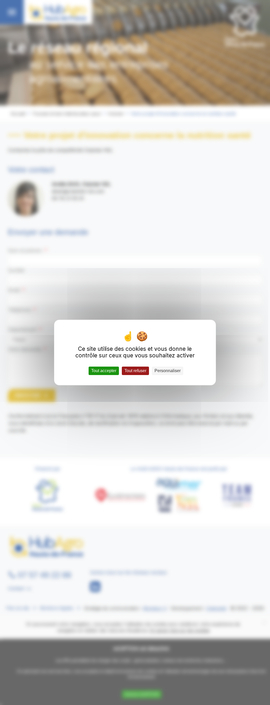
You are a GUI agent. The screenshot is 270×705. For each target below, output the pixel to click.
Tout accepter (103, 370)
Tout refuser (135, 370)
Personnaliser (168, 370)
